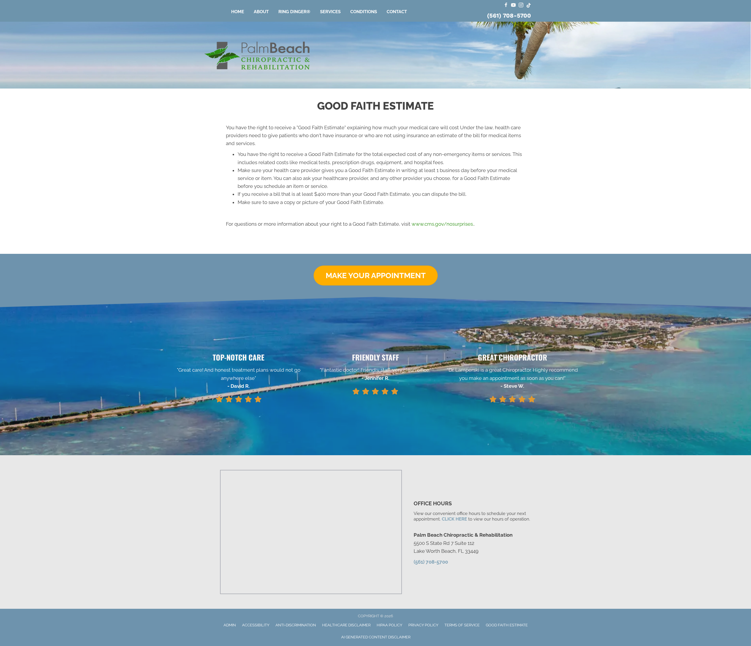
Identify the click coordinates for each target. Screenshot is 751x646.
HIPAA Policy (389, 625)
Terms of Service (462, 625)
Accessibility (255, 625)
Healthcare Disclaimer (346, 625)
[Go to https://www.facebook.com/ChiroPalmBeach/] (505, 5)
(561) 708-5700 (509, 15)
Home (237, 11)
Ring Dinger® (294, 11)
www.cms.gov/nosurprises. (442, 224)
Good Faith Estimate (507, 625)
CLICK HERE (454, 519)
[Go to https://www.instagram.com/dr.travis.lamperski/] (521, 5)
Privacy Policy (423, 625)
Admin (230, 625)
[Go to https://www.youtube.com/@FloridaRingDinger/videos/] (513, 5)
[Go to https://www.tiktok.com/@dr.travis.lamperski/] (528, 5)
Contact (397, 11)
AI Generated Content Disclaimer (375, 637)
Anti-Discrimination (295, 625)
